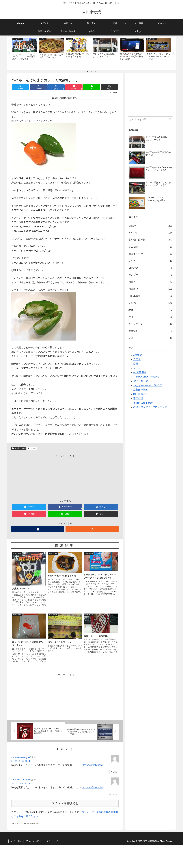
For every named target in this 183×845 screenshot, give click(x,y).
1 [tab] (87, 71)
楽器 (135, 363)
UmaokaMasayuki (21, 757)
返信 (114, 772)
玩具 (150, 310)
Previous (9, 53)
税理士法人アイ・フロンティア (150, 407)
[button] (170, 119)
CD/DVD (150, 267)
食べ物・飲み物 (20, 448)
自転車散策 (150, 296)
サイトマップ (52, 841)
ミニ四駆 (150, 246)
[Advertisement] (65, 477)
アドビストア (140, 381)
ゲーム (137, 368)
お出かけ (150, 288)
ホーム (13, 841)
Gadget (150, 225)
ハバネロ (33, 448)
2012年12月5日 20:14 (20, 761)
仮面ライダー (150, 253)
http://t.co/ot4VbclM (92, 765)
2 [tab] (91, 71)
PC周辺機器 (139, 372)
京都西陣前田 (140, 389)
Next (173, 53)
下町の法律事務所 (143, 402)
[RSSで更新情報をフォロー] (92, 529)
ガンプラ (150, 274)
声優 (150, 317)
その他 (150, 303)
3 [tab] (95, 71)
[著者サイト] (37, 529)
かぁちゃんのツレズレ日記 (147, 385)
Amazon (137, 355)
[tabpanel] (25, 52)
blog (20, 841)
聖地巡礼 (150, 331)
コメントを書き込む (65, 803)
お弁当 (150, 282)
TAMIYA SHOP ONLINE (146, 376)
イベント (150, 232)
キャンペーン (150, 324)
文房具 (150, 260)
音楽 (150, 338)
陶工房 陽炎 (139, 394)
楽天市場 (138, 398)
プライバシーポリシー (34, 841)
